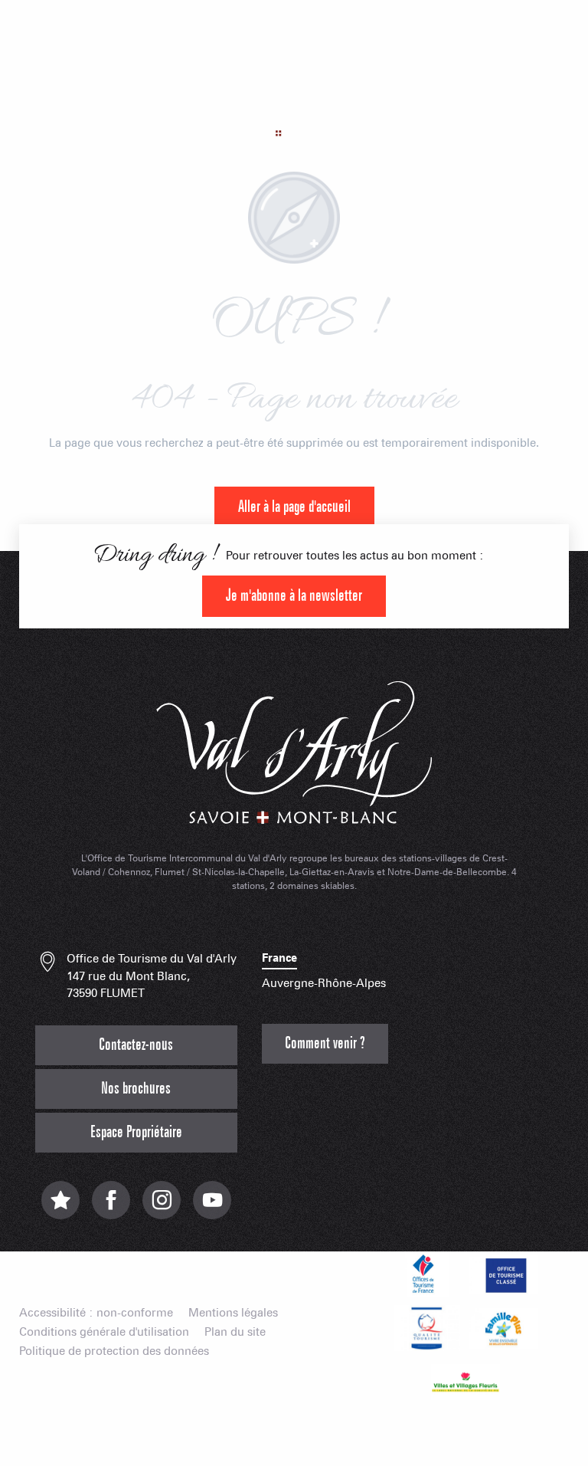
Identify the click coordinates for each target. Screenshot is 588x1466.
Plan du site (235, 1332)
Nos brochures (136, 1089)
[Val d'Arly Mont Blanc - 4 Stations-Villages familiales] (294, 103)
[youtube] (212, 1208)
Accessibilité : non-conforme (96, 1313)
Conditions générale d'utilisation (104, 1332)
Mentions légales (233, 1313)
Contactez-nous (136, 1045)
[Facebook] (111, 1208)
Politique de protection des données (114, 1351)
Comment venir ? (325, 1043)
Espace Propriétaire (136, 1132)
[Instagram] (161, 1208)
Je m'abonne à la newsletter (294, 596)
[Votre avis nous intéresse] (60, 1208)
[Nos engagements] (503, 1274)
